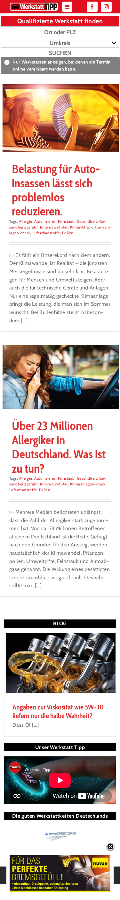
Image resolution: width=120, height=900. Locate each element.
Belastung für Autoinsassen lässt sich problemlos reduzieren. (56, 190)
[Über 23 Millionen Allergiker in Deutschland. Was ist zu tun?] (60, 377)
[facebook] (92, 7)
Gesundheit (87, 221)
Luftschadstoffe (46, 232)
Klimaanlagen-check (88, 484)
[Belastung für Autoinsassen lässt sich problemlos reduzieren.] (60, 118)
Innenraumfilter (54, 227)
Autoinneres (44, 221)
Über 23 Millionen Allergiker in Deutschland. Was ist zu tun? (59, 447)
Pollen (67, 232)
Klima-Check (81, 227)
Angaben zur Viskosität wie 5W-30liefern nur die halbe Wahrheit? (58, 711)
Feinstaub (66, 221)
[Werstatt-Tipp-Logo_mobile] (34, 4)
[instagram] (106, 7)
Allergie (25, 221)
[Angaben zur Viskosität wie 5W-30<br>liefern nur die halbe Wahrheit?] (60, 663)
